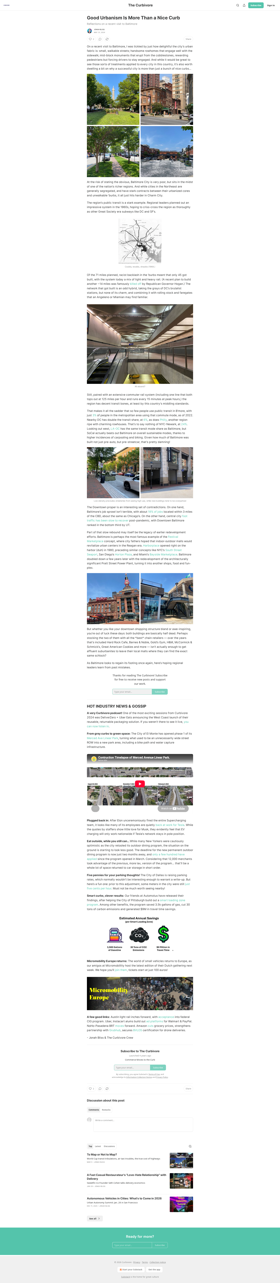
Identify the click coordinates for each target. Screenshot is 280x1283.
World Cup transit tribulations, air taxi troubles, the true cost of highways (123, 1158)
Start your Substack (132, 1269)
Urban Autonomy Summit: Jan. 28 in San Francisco (112, 1202)
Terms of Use (154, 1074)
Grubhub (115, 1030)
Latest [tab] (98, 1146)
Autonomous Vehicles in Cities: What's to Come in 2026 (124, 1198)
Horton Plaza (123, 554)
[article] (140, 1160)
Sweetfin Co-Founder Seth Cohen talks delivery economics (116, 1182)
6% (145, 419)
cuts (150, 1026)
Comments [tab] (94, 1110)
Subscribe (256, 5)
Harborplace (151, 545)
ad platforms (154, 1021)
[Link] (82, 706)
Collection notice (158, 1262)
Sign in (271, 5)
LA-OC (115, 428)
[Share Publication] (244, 5)
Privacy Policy (162, 1077)
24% (184, 424)
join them (120, 970)
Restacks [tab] (106, 1110)
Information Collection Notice (139, 1077)
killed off (135, 284)
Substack (125, 1276)
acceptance (166, 1017)
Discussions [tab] (109, 1146)
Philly (163, 419)
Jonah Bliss (99, 29)
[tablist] (99, 1110)
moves (119, 1026)
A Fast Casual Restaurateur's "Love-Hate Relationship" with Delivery (126, 1176)
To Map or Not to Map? (102, 1154)
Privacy (136, 1262)
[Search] (238, 5)
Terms (145, 1262)
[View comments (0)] (100, 39)
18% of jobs (155, 511)
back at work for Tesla (170, 825)
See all (92, 1218)
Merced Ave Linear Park (102, 738)
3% (94, 415)
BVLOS (137, 1030)
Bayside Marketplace (163, 554)
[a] (181, 1181)
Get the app (154, 1269)
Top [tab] (90, 1146)
